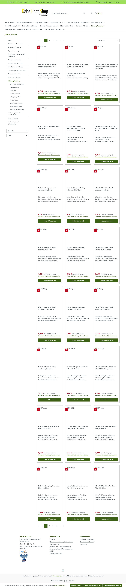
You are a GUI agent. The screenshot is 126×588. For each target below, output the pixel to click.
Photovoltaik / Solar (14, 74)
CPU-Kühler (13, 90)
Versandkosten (57, 576)
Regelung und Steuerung (17, 109)
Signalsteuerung (13, 51)
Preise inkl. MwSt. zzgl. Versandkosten (49, 93)
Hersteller (11, 131)
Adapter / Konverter (14, 47)
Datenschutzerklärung (87, 542)
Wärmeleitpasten (14, 87)
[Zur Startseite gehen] (35, 13)
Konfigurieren (76, 585)
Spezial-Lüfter (14, 100)
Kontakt (52, 539)
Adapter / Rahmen (15, 93)
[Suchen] (84, 13)
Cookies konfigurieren (87, 539)
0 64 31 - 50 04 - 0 (27, 544)
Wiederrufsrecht (55, 544)
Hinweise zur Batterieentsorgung (60, 546)
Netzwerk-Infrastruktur (15, 44)
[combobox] (67, 13)
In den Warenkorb (50, 98)
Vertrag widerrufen (56, 553)
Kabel (10, 40)
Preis (9, 135)
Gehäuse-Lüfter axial (16, 106)
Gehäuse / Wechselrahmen (17, 70)
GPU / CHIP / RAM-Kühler (17, 84)
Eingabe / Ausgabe (14, 60)
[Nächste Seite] (60, 40)
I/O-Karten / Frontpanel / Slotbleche (16, 55)
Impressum (83, 544)
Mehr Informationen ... (60, 585)
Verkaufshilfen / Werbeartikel (13, 123)
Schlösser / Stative (14, 77)
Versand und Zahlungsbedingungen (61, 542)
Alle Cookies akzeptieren (112, 585)
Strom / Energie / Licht (15, 63)
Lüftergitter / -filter (15, 97)
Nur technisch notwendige (92, 585)
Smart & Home (13, 118)
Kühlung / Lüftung (14, 81)
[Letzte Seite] (63, 40)
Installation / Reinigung (15, 67)
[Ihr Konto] (92, 13)
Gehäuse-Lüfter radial (16, 103)
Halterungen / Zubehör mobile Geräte (15, 114)
